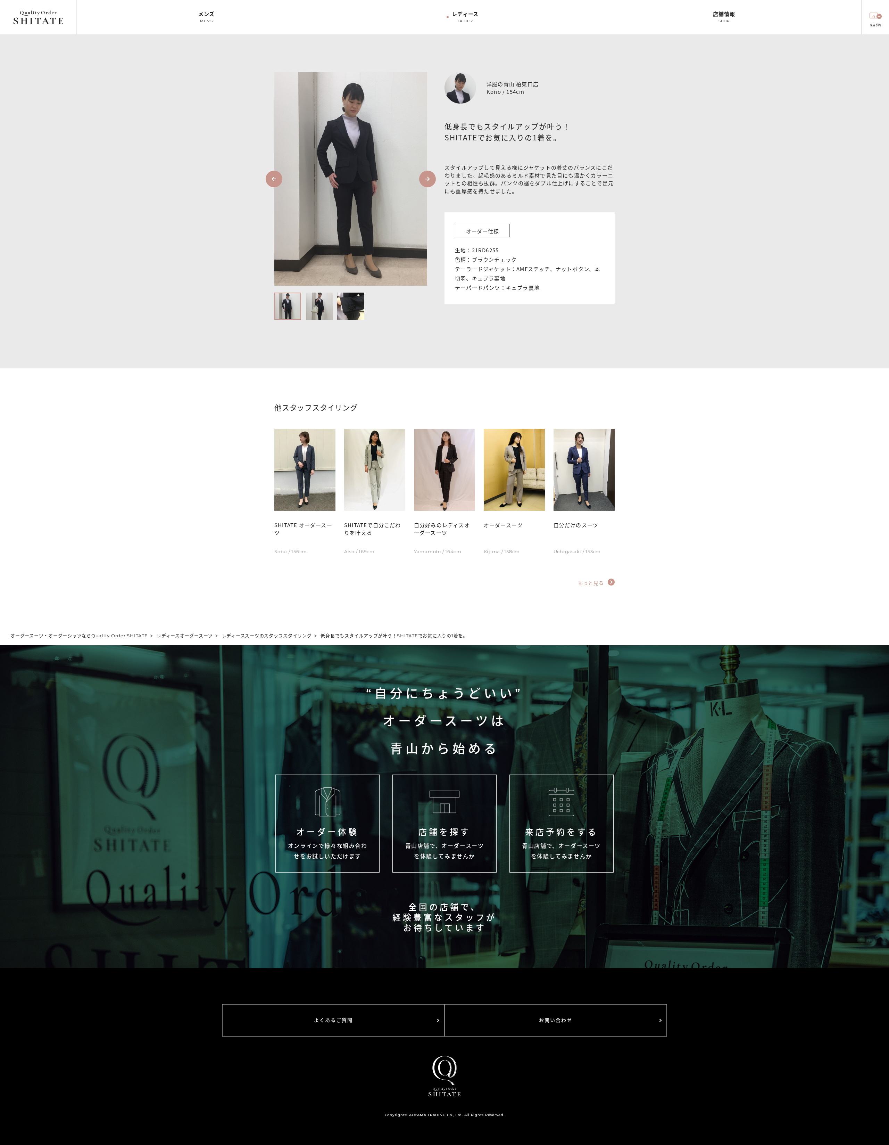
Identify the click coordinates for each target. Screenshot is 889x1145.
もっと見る (591, 582)
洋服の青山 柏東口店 (513, 83)
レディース (465, 17)
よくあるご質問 (333, 1020)
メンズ (206, 17)
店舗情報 (724, 17)
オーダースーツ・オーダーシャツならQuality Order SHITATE (79, 635)
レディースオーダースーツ (185, 635)
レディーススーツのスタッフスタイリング (267, 635)
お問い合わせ (556, 1020)
